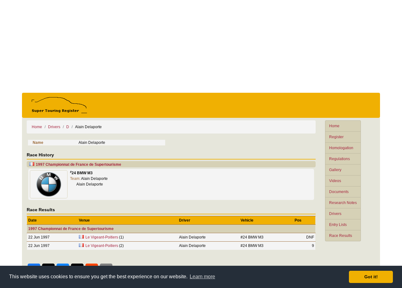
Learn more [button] (202, 276)
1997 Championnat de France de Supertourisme (78, 164)
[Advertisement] (201, 46)
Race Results (340, 235)
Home (334, 126)
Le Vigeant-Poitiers (101, 237)
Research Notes (343, 203)
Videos (335, 181)
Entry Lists (338, 225)
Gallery (335, 170)
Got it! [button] (371, 276)
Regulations (339, 159)
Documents (339, 192)
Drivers (335, 214)
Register (336, 137)
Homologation (341, 148)
